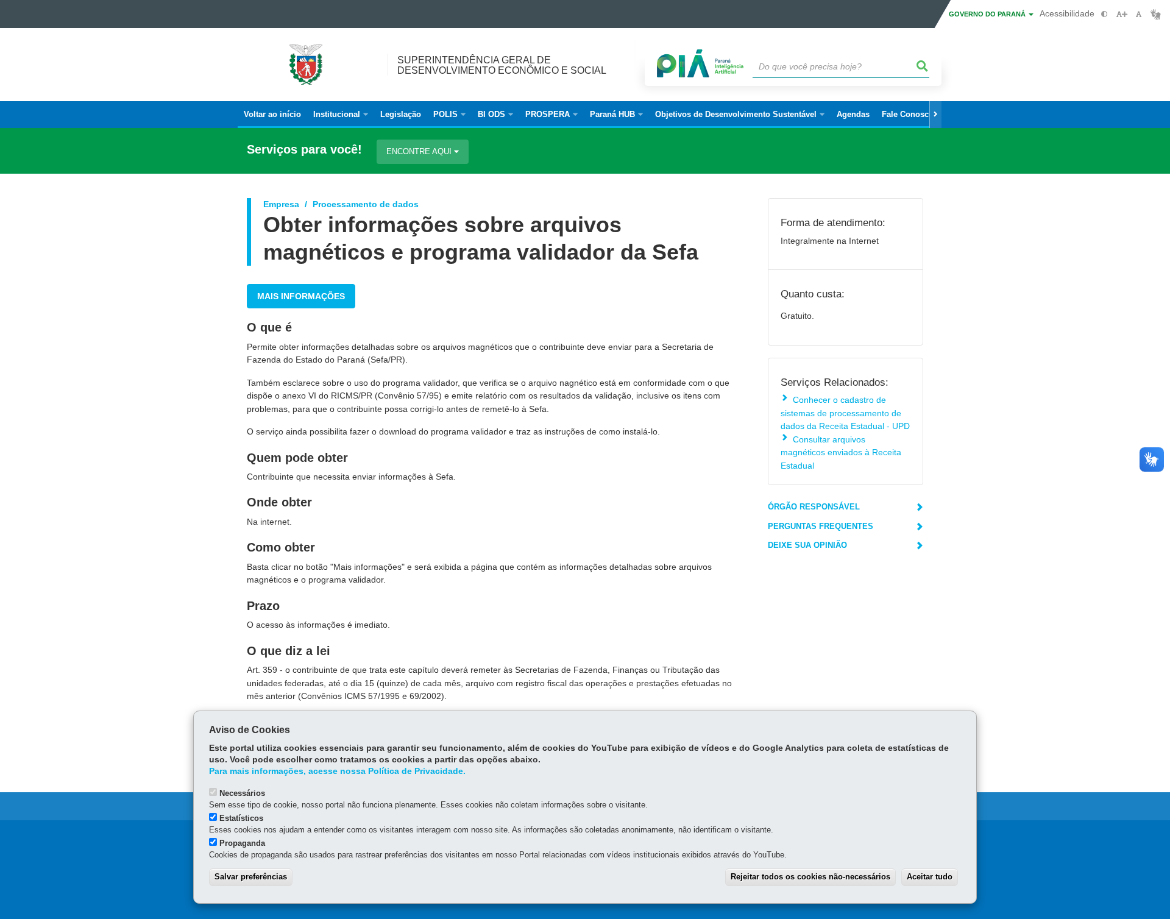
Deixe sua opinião (807, 545)
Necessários (242, 793)
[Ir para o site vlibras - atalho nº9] (1156, 14)
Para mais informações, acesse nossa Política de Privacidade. (337, 771)
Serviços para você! (304, 149)
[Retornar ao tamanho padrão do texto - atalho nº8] (1139, 14)
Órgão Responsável (814, 506)
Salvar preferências (250, 876)
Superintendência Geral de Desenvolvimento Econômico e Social (501, 65)
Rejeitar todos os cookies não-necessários (810, 876)
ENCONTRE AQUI (420, 151)
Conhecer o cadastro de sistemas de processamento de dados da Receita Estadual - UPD (845, 413)
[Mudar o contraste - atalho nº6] (1104, 14)
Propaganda (242, 843)
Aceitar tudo (929, 876)
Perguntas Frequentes (820, 526)
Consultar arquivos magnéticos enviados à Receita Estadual (841, 452)
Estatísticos (241, 818)
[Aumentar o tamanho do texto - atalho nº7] (1122, 14)
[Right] (935, 114)
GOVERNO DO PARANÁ (988, 14)
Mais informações (301, 296)
